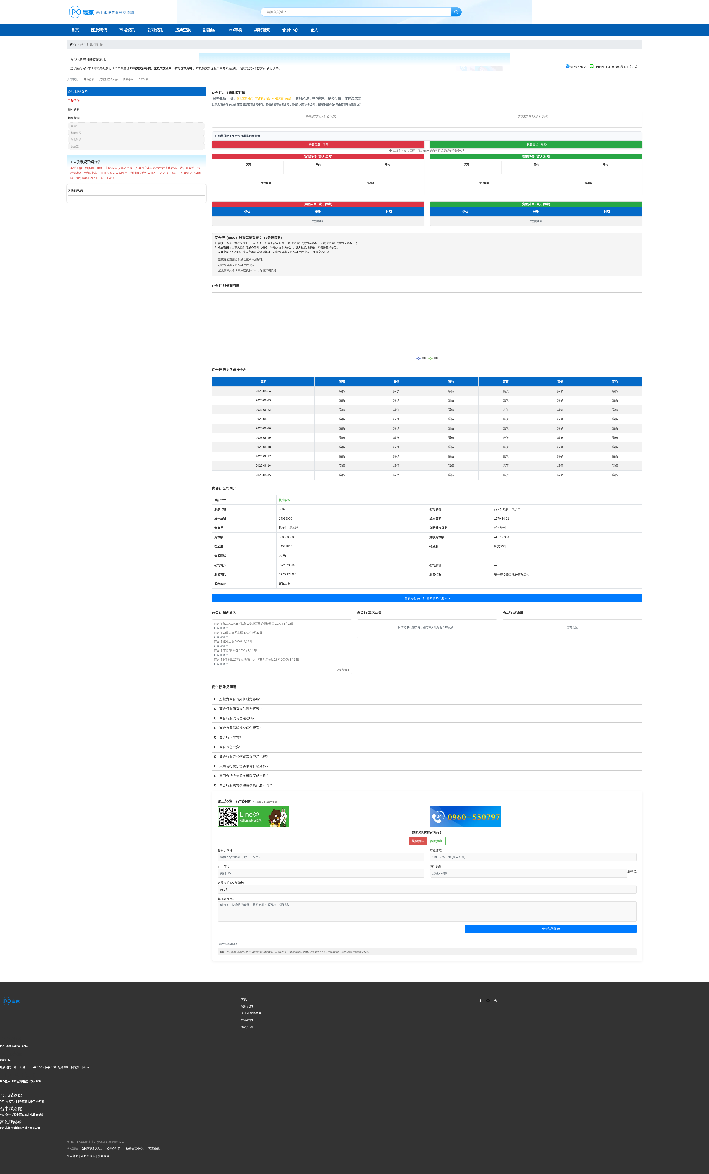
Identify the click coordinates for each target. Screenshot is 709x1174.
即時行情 (89, 79)
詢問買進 (418, 841)
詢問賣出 (436, 841)
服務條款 (103, 1156)
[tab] (427, 699)
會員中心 (290, 30)
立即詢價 (143, 79)
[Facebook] (480, 1000)
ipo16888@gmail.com (14, 1045)
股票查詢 (183, 30)
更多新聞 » (343, 669)
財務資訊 (76, 139)
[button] (427, 699)
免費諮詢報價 (551, 928)
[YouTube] (495, 1000)
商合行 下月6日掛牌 (226, 650)
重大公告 (76, 125)
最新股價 (74, 100)
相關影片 (76, 132)
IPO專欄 (234, 30)
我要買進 (319, 144)
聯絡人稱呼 (225, 850)
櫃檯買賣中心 (134, 1148)
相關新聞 (74, 118)
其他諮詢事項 (226, 898)
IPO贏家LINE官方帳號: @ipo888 (20, 1081)
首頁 (75, 30)
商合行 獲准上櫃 (224, 641)
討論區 (209, 30)
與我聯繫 (262, 30)
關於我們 (247, 1006)
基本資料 (74, 109)
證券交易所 (113, 1148)
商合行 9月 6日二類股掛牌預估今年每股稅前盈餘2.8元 (247, 659)
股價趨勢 (128, 79)
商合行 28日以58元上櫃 (229, 632)
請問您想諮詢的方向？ (427, 832)
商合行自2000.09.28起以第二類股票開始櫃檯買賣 (244, 623)
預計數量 (436, 866)
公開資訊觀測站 (91, 1148)
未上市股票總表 (251, 1013)
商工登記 (154, 1148)
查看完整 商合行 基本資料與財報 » (427, 598)
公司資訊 (155, 30)
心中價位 (224, 866)
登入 (314, 30)
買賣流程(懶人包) (108, 79)
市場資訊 (127, 30)
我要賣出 (537, 144)
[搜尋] (456, 11)
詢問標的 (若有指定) (231, 882)
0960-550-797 (8, 1059)
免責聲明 (247, 1027)
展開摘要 (222, 628)
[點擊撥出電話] (465, 816)
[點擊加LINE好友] (253, 816)
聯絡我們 (247, 1020)
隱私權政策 (88, 1156)
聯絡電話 (436, 850)
